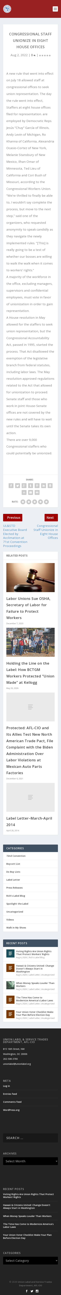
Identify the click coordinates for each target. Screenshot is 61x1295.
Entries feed (10, 1093)
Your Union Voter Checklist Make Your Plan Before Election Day (34, 1013)
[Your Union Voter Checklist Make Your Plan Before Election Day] (10, 1014)
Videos (10, 919)
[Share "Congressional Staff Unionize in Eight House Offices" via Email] (30, 492)
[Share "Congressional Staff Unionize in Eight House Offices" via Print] (37, 492)
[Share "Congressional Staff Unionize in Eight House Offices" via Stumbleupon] (24, 492)
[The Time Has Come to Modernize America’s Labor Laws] (10, 1000)
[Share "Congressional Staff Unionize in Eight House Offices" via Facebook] (11, 485)
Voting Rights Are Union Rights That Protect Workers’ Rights (33, 953)
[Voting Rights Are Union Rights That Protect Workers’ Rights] (10, 953)
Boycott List (13, 863)
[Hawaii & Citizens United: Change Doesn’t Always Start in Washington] (10, 968)
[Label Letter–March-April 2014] (30, 797)
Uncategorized (14, 911)
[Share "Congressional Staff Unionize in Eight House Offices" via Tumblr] (30, 485)
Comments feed (12, 1101)
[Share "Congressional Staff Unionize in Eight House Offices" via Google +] (24, 485)
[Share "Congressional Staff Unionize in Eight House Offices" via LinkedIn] (43, 485)
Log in (6, 1085)
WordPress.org (11, 1109)
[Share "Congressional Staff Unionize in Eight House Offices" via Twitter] (17, 485)
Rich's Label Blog (15, 895)
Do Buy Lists (13, 871)
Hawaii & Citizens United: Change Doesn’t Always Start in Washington (35, 968)
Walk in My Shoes (16, 927)
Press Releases (14, 887)
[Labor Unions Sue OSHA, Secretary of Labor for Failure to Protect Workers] (30, 577)
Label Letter (13, 879)
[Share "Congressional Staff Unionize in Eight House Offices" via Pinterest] (37, 485)
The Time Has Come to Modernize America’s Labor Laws (34, 999)
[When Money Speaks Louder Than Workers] (10, 985)
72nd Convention (16, 855)
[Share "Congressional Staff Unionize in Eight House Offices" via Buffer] (50, 485)
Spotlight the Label (17, 903)
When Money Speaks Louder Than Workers (35, 985)
